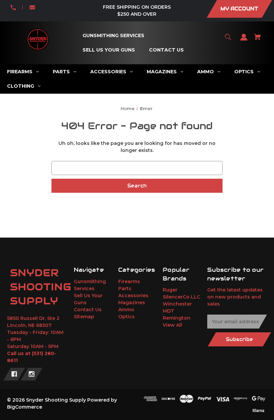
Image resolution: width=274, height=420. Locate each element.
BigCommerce (24, 407)
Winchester (177, 304)
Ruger (170, 290)
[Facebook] (14, 374)
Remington (176, 318)
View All (172, 325)
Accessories (133, 295)
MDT (168, 311)
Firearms (129, 281)
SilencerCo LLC (181, 297)
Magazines (131, 303)
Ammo (126, 310)
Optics (126, 317)
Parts (124, 288)
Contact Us (88, 310)
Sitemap (84, 317)
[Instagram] (31, 374)
